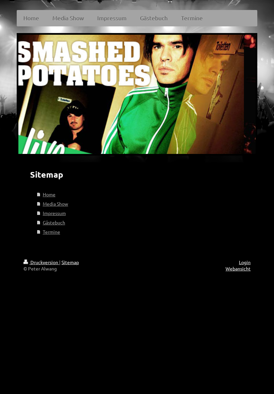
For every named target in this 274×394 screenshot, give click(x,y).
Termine (51, 232)
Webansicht (238, 268)
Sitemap (70, 262)
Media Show (55, 204)
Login (245, 262)
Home (49, 194)
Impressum (54, 213)
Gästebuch (54, 222)
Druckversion (44, 262)
